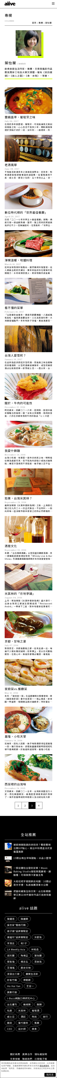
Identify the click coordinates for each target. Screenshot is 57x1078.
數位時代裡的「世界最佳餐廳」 (26, 212)
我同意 (50, 1074)
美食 (34, 1029)
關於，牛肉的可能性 (18, 403)
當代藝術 (23, 1022)
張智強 (11, 961)
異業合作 (27, 1054)
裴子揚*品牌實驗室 (17, 931)
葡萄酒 (35, 1010)
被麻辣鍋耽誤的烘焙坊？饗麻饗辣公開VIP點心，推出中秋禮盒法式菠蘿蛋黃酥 (32, 848)
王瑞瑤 (11, 967)
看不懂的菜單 (14, 308)
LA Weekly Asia (16, 949)
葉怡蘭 (38, 955)
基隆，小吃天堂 (15, 736)
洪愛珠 (38, 937)
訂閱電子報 (41, 1059)
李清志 (11, 943)
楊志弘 (24, 961)
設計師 (22, 1029)
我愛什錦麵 (12, 450)
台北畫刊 (12, 1004)
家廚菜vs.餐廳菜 (16, 689)
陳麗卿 (24, 919)
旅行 (45, 1016)
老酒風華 (11, 165)
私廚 (9, 1010)
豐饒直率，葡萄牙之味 (20, 117)
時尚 (34, 1016)
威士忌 (11, 1016)
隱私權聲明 (44, 1066)
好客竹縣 (12, 980)
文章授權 (15, 1059)
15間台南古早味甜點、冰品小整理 (32, 858)
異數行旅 (12, 992)
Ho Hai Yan (13, 986)
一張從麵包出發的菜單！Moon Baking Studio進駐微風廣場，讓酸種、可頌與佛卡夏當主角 (32, 871)
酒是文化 (11, 546)
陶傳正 (24, 955)
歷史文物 (26, 967)
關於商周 (15, 1054)
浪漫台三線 (13, 974)
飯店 (9, 1022)
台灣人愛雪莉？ (15, 355)
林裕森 (35, 949)
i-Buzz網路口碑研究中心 (21, 998)
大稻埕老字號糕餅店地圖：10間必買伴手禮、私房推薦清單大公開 (32, 883)
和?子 (24, 943)
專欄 (41, 22)
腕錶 (39, 1004)
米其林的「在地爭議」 (20, 593)
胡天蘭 (11, 955)
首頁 (34, 22)
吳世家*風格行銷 (16, 925)
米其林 (22, 1010)
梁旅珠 (38, 961)
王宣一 (30, 986)
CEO (9, 1029)
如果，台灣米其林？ (18, 498)
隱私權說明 (41, 1054)
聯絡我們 (27, 1059)
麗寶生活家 (32, 974)
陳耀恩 (11, 919)
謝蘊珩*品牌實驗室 (17, 937)
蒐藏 (36, 1022)
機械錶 (27, 1004)
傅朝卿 (27, 980)
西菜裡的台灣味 (15, 784)
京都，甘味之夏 (15, 641)
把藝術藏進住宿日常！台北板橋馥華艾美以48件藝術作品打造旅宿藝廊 (32, 894)
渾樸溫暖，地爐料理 (18, 260)
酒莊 (23, 1016)
